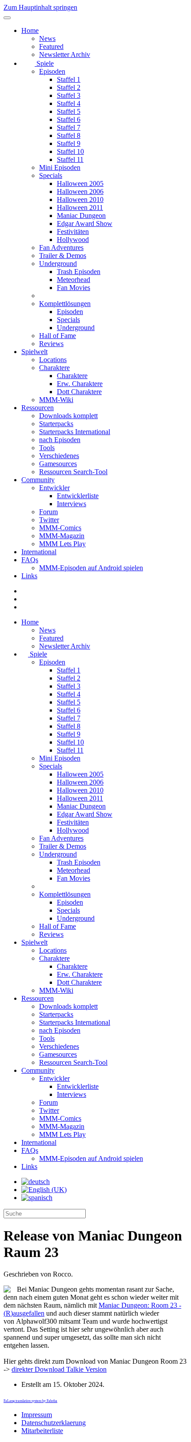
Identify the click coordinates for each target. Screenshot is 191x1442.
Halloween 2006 (80, 191)
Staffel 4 (68, 103)
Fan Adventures (61, 247)
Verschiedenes (59, 455)
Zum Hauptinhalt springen (40, 7)
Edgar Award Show (84, 223)
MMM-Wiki (56, 399)
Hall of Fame (57, 335)
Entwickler (54, 487)
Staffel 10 (70, 151)
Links (29, 576)
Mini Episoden (59, 167)
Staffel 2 (68, 87)
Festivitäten (73, 231)
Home (30, 30)
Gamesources (58, 463)
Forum (48, 512)
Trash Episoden (78, 271)
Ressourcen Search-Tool (73, 471)
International (38, 552)
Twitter (49, 520)
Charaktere (54, 367)
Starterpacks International (74, 431)
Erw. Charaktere (80, 383)
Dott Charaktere (79, 391)
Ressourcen (37, 407)
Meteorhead (73, 279)
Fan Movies (73, 287)
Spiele (44, 63)
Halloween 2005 (80, 183)
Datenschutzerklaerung (53, 1422)
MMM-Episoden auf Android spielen (91, 568)
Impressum (36, 1414)
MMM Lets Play (62, 544)
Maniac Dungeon (81, 215)
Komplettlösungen (65, 303)
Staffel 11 (70, 159)
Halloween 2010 (80, 199)
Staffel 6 (68, 119)
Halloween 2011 (80, 207)
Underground (58, 263)
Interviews (71, 504)
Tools (47, 447)
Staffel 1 (68, 79)
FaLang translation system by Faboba (30, 1401)
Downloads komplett (68, 415)
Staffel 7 (68, 127)
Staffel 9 (68, 143)
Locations (53, 359)
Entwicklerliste (78, 495)
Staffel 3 (68, 95)
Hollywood (73, 239)
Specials (50, 175)
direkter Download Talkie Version (59, 1369)
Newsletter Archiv (64, 54)
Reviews (51, 343)
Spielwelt (34, 351)
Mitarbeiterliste (42, 1430)
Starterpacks (56, 423)
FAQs (29, 560)
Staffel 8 (68, 135)
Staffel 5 (68, 111)
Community (38, 479)
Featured (51, 46)
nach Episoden (59, 439)
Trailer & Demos (62, 255)
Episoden (52, 71)
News (47, 38)
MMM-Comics (60, 528)
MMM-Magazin (61, 536)
